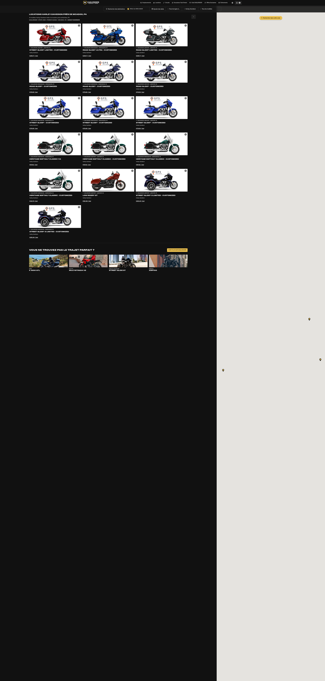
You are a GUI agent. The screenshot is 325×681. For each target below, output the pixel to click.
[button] (55, 40)
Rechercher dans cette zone (271, 18)
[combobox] (115, 9)
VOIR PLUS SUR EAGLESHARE (177, 250)
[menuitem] (145, 3)
